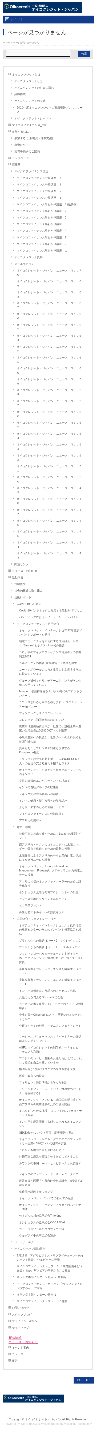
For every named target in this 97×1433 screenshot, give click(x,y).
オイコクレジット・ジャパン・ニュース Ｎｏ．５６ (49, 414)
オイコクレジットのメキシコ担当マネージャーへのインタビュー (50, 772)
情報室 (16, 164)
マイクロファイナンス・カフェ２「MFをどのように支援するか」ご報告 (50, 1286)
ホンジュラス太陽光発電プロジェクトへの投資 (50, 892)
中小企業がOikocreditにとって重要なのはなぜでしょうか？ (51, 1017)
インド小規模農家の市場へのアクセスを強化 (47, 990)
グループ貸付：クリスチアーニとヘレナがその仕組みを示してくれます (50, 682)
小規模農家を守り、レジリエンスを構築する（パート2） (50, 971)
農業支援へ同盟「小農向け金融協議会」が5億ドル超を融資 (51, 1183)
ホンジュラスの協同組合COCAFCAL (42, 1222)
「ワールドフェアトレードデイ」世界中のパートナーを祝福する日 (50, 1091)
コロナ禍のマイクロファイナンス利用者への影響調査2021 (50, 654)
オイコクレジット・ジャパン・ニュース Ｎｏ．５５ (49, 425)
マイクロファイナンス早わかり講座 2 (41, 244)
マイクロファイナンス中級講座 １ (39, 197)
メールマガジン (24, 264)
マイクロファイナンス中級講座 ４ (39, 178)
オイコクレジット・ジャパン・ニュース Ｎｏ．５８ (49, 392)
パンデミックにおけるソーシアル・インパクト (48, 617)
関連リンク (21, 564)
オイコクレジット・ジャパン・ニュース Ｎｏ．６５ (49, 327)
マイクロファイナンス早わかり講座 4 (41, 230)
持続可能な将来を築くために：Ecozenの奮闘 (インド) (50, 836)
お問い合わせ (20, 1307)
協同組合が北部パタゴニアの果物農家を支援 (47, 1069)
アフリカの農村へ (30, 820)
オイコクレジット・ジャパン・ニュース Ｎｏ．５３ (49, 446)
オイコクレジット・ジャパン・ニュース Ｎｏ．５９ (49, 381)
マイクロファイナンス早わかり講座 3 (41, 237)
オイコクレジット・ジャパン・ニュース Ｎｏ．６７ (49, 305)
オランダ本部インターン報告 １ (37, 1294)
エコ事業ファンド (30, 905)
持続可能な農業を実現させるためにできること (48, 1156)
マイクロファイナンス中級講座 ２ (39, 191)
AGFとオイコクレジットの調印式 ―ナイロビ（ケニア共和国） (48, 1049)
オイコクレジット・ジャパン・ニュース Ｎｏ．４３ (49, 555)
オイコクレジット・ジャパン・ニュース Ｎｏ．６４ (49, 338)
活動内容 (17, 577)
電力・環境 (24, 827)
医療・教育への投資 (31, 1076)
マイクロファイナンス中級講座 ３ (39, 184)
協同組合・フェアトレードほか (36, 918)
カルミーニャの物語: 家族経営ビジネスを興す (48, 663)
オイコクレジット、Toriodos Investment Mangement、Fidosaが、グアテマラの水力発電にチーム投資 (51, 870)
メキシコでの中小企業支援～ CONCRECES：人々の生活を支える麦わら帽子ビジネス (49, 761)
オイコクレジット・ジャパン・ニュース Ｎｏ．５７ (49, 403)
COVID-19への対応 (29, 604)
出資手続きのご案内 (27, 151)
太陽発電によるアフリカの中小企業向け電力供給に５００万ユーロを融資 (50, 857)
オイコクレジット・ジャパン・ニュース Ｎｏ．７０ (49, 272)
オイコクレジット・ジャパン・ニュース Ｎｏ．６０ (49, 370)
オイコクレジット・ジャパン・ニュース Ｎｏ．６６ (49, 316)
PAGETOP (83, 1380)
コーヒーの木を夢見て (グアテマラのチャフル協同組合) (51, 1006)
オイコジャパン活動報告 (29, 1248)
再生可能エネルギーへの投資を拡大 (41, 912)
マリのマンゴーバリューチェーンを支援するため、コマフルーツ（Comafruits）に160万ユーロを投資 (51, 958)
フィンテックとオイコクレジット (40, 713)
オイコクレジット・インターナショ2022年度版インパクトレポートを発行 (50, 632)
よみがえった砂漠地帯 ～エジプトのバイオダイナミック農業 (50, 1113)
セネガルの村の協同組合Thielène (40, 1215)
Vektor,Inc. (70, 1423)
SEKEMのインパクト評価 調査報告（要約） (48, 1132)
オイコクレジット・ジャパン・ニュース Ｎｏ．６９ (49, 283)
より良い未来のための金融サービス (41, 807)
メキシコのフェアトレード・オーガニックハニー (50, 1174)
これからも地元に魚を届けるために (41, 1150)
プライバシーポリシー (26, 1321)
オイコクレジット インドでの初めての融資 (46, 1198)
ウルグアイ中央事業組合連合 (37, 1235)
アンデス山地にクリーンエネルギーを (43, 899)
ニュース (17, 1354)
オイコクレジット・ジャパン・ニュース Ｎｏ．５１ (49, 468)
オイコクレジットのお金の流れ (34, 87)
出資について (22, 145)
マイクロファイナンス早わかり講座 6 (41, 217)
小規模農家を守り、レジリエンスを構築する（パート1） (50, 982)
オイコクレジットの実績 (29, 100)
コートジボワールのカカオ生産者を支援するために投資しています (50, 671)
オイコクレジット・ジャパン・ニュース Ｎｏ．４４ (49, 544)
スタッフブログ (22, 1314)
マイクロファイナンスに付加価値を (41, 813)
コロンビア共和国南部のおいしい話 (41, 719)
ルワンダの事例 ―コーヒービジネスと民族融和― (50, 1165)
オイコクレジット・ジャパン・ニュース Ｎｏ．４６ (49, 523)
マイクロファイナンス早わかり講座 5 (41, 224)
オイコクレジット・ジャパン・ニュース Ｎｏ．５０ (49, 479)
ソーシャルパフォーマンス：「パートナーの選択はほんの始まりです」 (50, 1038)
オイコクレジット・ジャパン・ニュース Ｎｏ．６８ (49, 294)
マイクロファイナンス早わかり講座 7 (41, 211)
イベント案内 (20, 1347)
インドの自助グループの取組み (39, 787)
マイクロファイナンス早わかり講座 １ (42, 250)
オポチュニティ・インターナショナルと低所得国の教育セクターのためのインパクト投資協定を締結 (50, 929)
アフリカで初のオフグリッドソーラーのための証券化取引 (50, 883)
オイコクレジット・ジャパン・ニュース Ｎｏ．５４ (49, 436)
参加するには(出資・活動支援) (33, 138)
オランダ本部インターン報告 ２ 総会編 (41, 1277)
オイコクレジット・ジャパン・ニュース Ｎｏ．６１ (49, 359)
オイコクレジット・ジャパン (32, 118)
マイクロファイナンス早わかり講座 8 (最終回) (47, 204)
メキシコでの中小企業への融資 (39, 794)
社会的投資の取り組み (28, 590)
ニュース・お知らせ (24, 571)
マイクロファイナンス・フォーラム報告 (42, 1301)
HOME (6, 42)
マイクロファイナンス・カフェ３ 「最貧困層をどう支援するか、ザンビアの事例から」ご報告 (49, 1268)
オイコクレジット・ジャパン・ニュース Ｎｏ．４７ (49, 512)
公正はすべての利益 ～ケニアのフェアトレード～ (50, 1028)
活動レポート (22, 597)
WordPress (27, 1423)
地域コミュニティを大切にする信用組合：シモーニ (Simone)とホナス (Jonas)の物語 (50, 643)
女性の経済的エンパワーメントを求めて (44, 780)
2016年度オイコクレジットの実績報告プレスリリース (50, 109)
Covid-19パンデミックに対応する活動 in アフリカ (51, 610)
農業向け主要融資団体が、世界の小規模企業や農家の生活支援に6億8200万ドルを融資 (50, 728)
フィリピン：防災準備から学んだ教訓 (43, 1082)
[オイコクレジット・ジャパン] (42, 7)
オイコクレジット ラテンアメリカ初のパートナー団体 (50, 1207)
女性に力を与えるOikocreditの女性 (41, 997)
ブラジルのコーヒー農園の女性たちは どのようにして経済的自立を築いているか (50, 1060)
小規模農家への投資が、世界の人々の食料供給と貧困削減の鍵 (50, 739)
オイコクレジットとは (26, 74)
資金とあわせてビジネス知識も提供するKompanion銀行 (44, 750)
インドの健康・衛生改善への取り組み (43, 800)
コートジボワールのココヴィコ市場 (41, 1229)
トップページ (20, 158)
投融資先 (20, 584)
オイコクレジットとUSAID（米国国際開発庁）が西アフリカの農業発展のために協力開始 (50, 1102)
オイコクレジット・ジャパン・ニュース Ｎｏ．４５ (49, 533)
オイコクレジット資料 (28, 257)
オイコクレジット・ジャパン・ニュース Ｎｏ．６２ (49, 349)
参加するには (20, 131)
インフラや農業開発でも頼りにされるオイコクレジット (50, 1124)
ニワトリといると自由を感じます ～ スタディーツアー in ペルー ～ (51, 704)
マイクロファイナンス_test (29, 125)
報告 (15, 1360)
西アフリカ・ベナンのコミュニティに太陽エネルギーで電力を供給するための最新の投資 (50, 846)
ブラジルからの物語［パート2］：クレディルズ (49, 940)
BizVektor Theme (49, 1423)
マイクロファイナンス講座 (31, 171)
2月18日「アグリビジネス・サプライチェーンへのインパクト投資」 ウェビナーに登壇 (50, 1257)
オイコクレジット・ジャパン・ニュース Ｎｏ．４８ (49, 501)
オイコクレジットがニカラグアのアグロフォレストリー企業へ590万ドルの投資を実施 (50, 1141)
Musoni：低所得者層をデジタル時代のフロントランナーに (50, 693)
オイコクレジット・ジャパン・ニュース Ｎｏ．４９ (49, 490)
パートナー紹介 (24, 1242)
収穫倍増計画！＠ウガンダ (36, 1191)
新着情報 (15, 1338)
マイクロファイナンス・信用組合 (38, 624)
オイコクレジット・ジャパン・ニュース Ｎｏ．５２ (49, 457)
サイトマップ (20, 1327)
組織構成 (20, 94)
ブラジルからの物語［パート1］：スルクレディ (49, 947)
